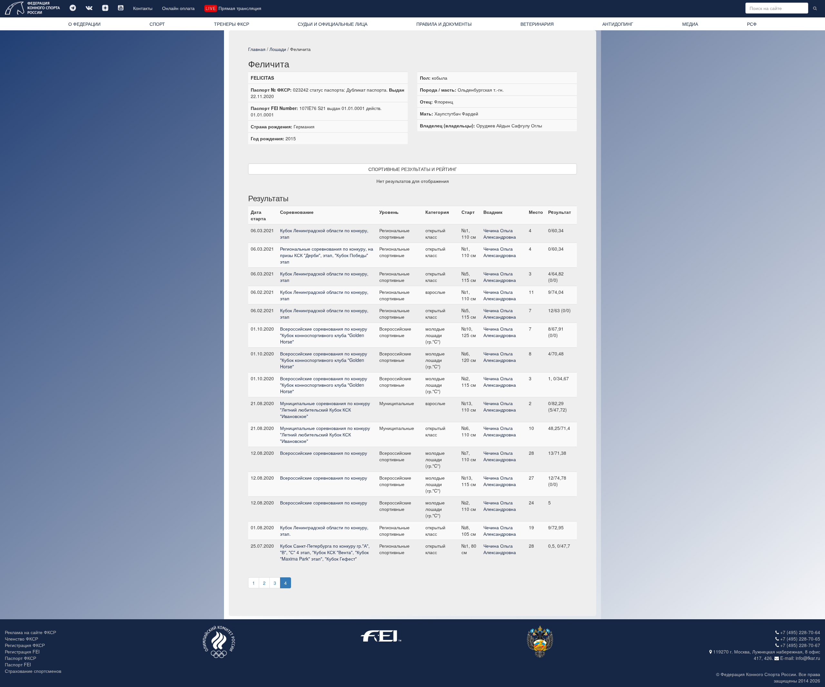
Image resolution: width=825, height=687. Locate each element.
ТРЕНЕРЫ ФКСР (231, 24)
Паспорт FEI (18, 664)
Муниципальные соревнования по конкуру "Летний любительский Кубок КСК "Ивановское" (325, 409)
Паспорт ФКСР (20, 658)
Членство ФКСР (21, 638)
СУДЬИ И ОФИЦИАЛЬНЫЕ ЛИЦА (332, 24)
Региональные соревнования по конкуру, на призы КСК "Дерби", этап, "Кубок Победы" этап (326, 255)
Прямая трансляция (233, 8)
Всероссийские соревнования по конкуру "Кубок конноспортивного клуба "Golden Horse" (323, 335)
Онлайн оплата (178, 8)
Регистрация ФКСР (25, 645)
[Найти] (815, 8)
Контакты (142, 8)
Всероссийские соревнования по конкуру (323, 453)
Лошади (277, 49)
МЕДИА (690, 24)
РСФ (752, 24)
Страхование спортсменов (33, 671)
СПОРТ (157, 24)
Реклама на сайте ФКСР (30, 632)
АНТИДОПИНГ (617, 24)
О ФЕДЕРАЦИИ (84, 24)
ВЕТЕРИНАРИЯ (537, 24)
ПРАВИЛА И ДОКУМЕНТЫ (443, 24)
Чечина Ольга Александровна (499, 233)
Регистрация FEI (22, 651)
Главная (257, 49)
